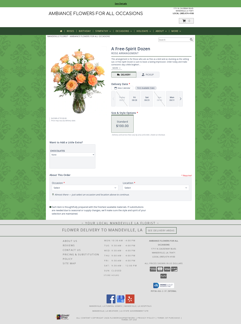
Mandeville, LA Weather (105, 311)
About (160, 31)
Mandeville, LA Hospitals (138, 306)
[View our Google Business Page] (120, 302)
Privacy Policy (146, 318)
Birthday (85, 31)
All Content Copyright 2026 (92, 318)
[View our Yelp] (130, 302)
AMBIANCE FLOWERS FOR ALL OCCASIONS (96, 13)
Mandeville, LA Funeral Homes (105, 306)
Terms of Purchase (168, 318)
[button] (186, 21)
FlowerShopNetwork (122, 318)
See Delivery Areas (161, 230)
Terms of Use (129, 319)
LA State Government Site (134, 311)
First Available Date (146, 88)
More (174, 31)
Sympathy (101, 31)
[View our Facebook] (111, 302)
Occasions (122, 31)
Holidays (142, 31)
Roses (70, 31)
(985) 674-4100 (187, 13)
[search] (191, 39)
